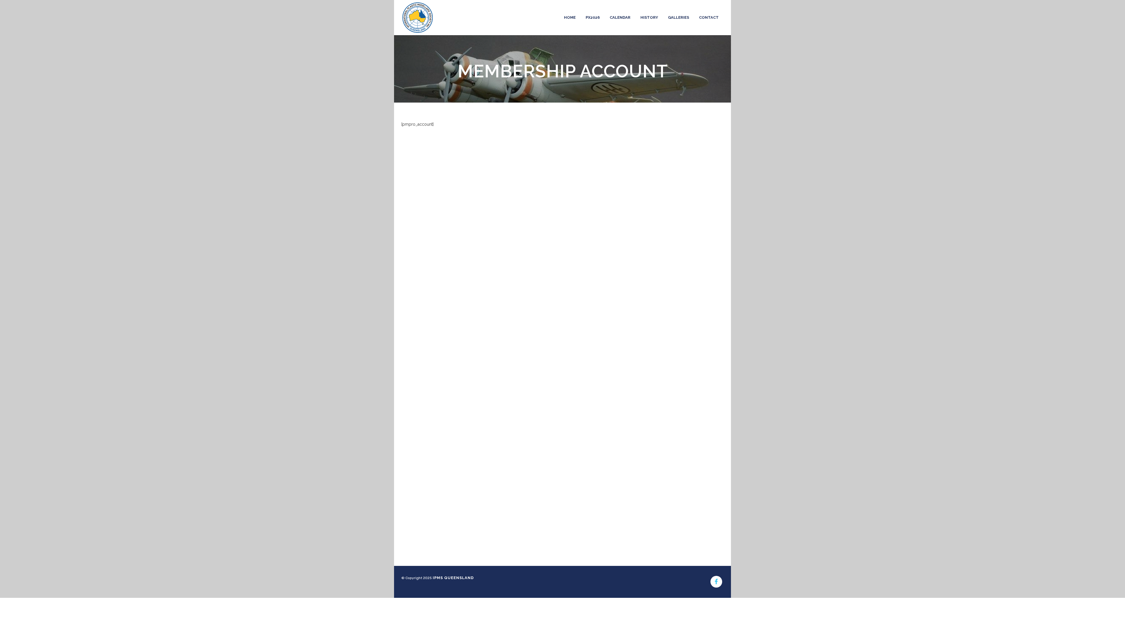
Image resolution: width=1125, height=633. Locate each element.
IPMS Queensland (453, 578)
